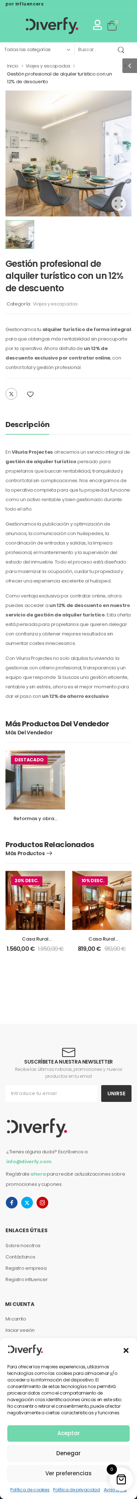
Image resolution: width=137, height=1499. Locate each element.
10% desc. (92, 880)
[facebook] (12, 1202)
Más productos (29, 732)
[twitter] (27, 1202)
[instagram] (42, 1202)
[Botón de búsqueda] (122, 49)
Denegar (68, 1453)
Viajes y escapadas (48, 65)
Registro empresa (25, 1268)
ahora (38, 1174)
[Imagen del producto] (68, 153)
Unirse (116, 1093)
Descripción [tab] (27, 424)
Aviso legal (115, 1490)
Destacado (29, 760)
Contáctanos (20, 1256)
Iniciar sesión (20, 1330)
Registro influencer (26, 1279)
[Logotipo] (43, 25)
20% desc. (27, 880)
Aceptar (68, 1433)
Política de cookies (29, 1490)
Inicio (13, 65)
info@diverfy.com (28, 1161)
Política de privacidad (76, 1490)
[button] (126, 1349)
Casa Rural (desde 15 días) (35, 942)
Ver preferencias (68, 1473)
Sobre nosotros (23, 1245)
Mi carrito (15, 1318)
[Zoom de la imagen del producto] (118, 203)
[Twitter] (11, 394)
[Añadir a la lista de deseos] (30, 394)
